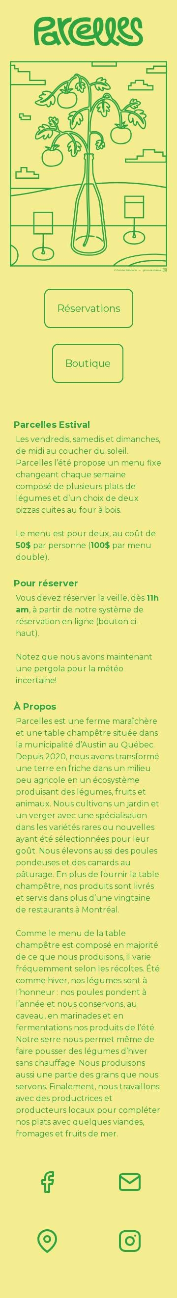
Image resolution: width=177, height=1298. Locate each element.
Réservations (88, 308)
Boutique (88, 363)
